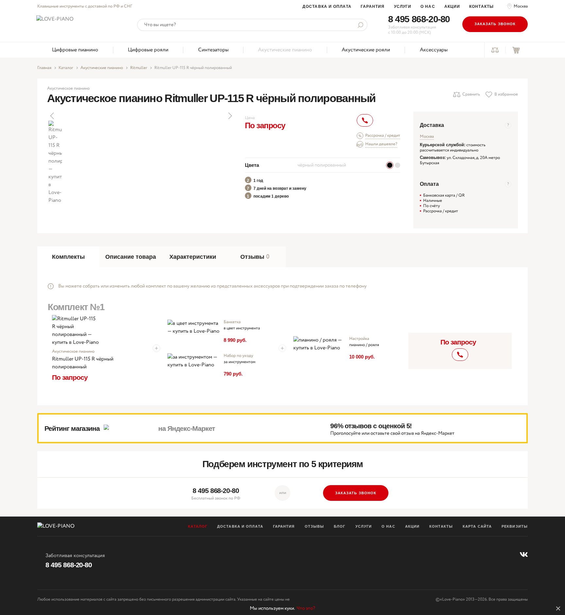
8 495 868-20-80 (419, 19)
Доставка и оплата (326, 6)
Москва (521, 6)
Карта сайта (477, 526)
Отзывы (314, 526)
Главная (44, 68)
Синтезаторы (213, 50)
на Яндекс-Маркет (186, 428)
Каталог (66, 68)
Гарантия (373, 6)
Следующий (229, 116)
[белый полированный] (397, 165)
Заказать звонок (495, 24)
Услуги (403, 6)
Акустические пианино (285, 50)
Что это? (306, 608)
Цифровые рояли (148, 50)
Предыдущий (53, 116)
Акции (452, 6)
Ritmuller (138, 68)
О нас (427, 6)
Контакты (481, 6)
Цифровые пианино (75, 50)
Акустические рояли (366, 50)
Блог (339, 526)
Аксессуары (434, 50)
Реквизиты (515, 526)
